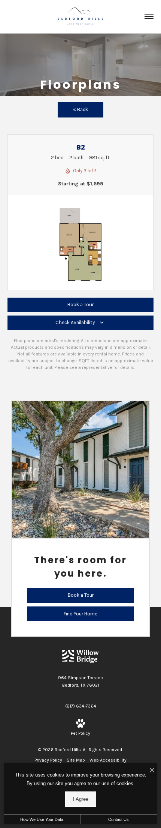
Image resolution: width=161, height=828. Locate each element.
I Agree (80, 799)
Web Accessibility (108, 760)
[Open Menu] (149, 16)
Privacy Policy (48, 760)
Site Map (76, 760)
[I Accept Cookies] (152, 770)
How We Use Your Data (41, 819)
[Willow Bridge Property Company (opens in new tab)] (80, 656)
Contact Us (118, 819)
